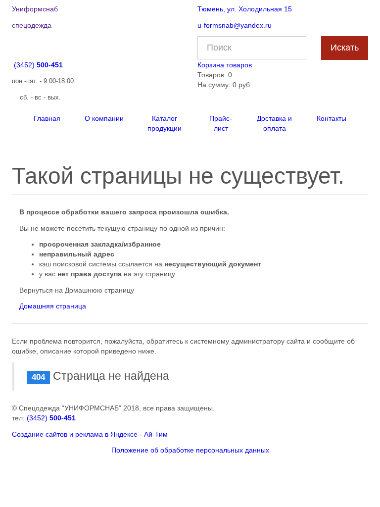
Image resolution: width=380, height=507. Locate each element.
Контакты (331, 118)
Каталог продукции (164, 123)
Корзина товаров (224, 65)
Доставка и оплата (274, 123)
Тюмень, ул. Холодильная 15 (244, 9)
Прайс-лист (220, 123)
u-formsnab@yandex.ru (234, 25)
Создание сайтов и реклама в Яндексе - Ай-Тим (90, 434)
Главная (47, 118)
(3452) (38, 65)
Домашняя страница (52, 306)
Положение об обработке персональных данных (190, 450)
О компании (104, 118)
